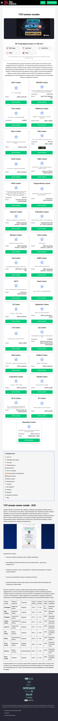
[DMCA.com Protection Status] (29, 700)
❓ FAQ (7, 497)
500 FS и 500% (49, 387)
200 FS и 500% (23, 343)
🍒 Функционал (9, 468)
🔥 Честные (8, 462)
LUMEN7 (24, 120)
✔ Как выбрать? (9, 487)
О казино (6, 713)
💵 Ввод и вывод (10, 479)
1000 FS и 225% (22, 147)
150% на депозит (22, 172)
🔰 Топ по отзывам (10, 470)
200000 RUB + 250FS (34, 436)
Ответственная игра (9, 715)
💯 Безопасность (10, 481)
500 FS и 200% (49, 411)
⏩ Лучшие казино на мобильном (14, 473)
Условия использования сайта (12, 710)
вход (42, 2)
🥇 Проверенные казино (12, 460)
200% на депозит (22, 96)
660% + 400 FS (48, 120)
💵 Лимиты (8, 489)
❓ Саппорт (8, 484)
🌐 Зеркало (8, 492)
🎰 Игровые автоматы (11, 495)
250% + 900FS (49, 144)
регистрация (52, 2)
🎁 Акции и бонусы (10, 476)
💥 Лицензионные (10, 465)
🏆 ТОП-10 (8, 457)
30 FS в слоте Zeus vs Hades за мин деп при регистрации (46, 343)
